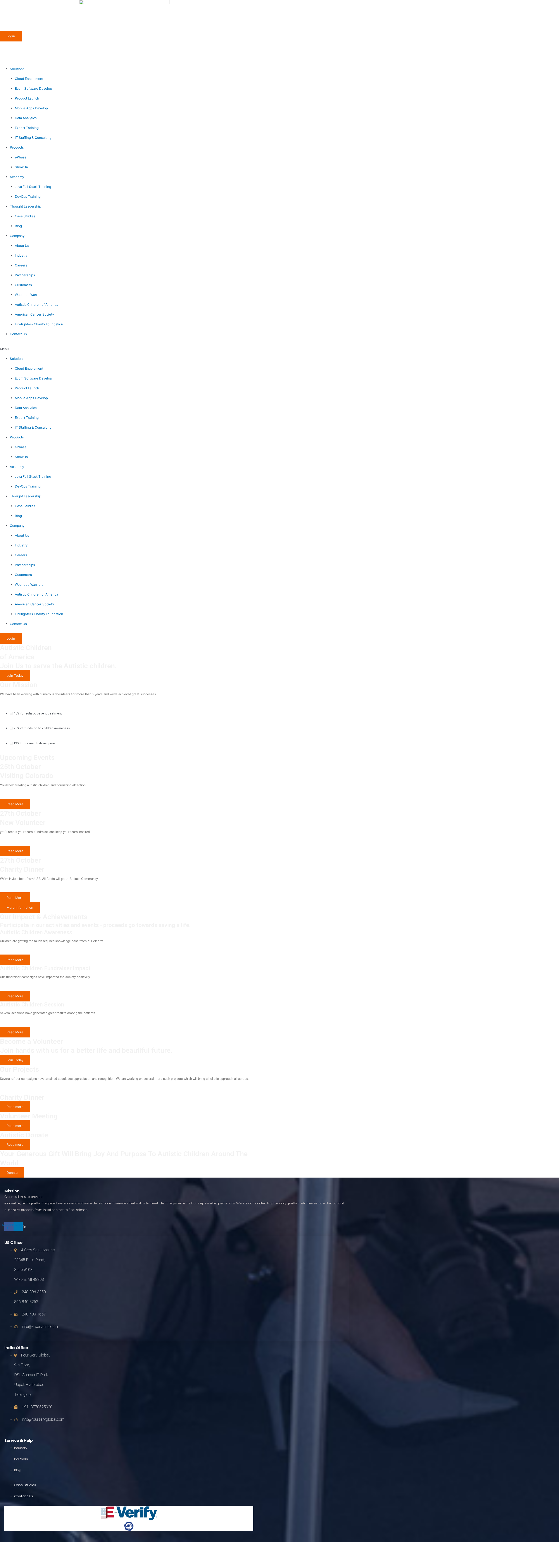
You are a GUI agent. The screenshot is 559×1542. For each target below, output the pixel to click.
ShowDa (21, 167)
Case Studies (25, 216)
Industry (21, 255)
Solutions (17, 69)
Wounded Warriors (29, 295)
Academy (17, 177)
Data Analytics (26, 118)
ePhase (20, 157)
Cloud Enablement (29, 79)
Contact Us (18, 334)
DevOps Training (28, 196)
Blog (18, 226)
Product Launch (27, 98)
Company (17, 236)
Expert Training (27, 128)
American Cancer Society (34, 314)
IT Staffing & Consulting (33, 138)
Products (17, 147)
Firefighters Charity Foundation (39, 324)
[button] (124, 349)
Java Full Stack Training (33, 187)
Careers (21, 265)
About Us (22, 246)
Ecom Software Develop (33, 88)
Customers (23, 285)
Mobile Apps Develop (31, 108)
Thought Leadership (25, 206)
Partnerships (25, 275)
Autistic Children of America (36, 304)
